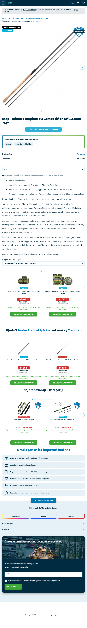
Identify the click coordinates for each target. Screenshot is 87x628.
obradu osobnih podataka (51, 581)
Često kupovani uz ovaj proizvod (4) (20, 263)
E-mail (7, 573)
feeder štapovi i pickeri (35, 330)
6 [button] (44, 399)
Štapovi (16, 18)
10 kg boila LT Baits (29, 10)
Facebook (43, 516)
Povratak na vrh (45, 500)
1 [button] (41, 271)
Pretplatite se (13, 586)
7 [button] (46, 399)
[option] (43, 67)
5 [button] (41, 399)
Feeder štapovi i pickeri (34, 18)
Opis (5, 169)
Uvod (4, 18)
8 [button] (48, 399)
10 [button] (53, 399)
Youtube (71, 516)
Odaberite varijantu (24, 314)
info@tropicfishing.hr (47, 508)
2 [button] (44, 271)
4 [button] (39, 399)
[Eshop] (10, 3)
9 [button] (50, 399)
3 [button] (37, 399)
